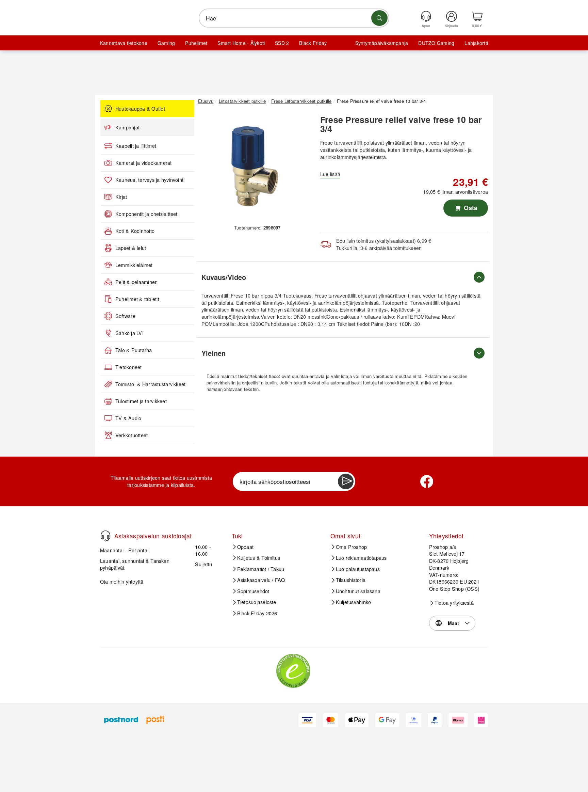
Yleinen (213, 353)
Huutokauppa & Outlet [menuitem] (140, 108)
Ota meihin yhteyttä (122, 581)
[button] (255, 166)
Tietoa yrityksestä (454, 602)
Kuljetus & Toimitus (258, 557)
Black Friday (313, 42)
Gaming (166, 42)
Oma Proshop (351, 546)
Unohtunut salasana (358, 591)
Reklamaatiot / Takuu (260, 569)
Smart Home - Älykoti (241, 42)
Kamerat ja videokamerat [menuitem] (143, 162)
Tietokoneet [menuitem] (128, 367)
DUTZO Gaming (436, 42)
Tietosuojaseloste (256, 602)
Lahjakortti (476, 42)
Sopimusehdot (253, 591)
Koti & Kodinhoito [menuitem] (134, 230)
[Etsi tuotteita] (379, 18)
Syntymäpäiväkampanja (381, 42)
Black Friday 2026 (257, 613)
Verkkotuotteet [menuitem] (131, 435)
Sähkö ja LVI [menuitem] (129, 333)
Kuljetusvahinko (353, 602)
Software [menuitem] (125, 316)
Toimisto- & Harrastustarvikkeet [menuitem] (150, 384)
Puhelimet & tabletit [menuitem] (137, 299)
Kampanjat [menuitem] (127, 127)
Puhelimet (196, 42)
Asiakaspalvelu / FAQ (261, 579)
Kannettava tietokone (123, 42)
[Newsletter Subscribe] (346, 481)
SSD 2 (282, 42)
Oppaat (245, 546)
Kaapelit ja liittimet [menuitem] (135, 145)
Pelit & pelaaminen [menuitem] (136, 282)
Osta (469, 207)
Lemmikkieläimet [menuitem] (134, 265)
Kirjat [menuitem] (121, 196)
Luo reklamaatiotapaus (361, 557)
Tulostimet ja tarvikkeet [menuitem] (141, 401)
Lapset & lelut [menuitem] (130, 247)
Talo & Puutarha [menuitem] (133, 350)
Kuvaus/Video (223, 277)
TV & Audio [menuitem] (128, 418)
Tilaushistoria (350, 579)
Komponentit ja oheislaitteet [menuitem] (146, 213)
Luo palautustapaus (358, 569)
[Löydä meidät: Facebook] (426, 481)
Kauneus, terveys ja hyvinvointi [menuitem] (149, 179)
